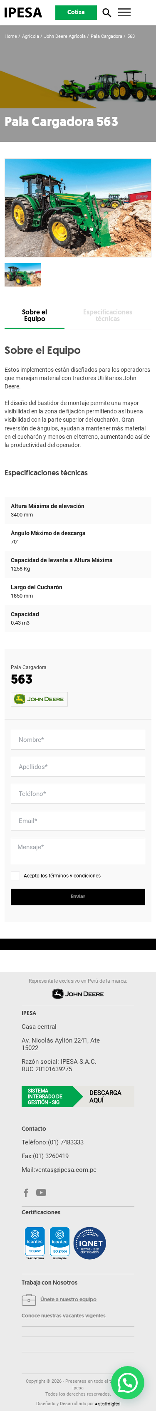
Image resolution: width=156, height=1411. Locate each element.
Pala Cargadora (106, 36)
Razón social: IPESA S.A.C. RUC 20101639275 (59, 1065)
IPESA (29, 1014)
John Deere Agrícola (65, 36)
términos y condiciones (75, 876)
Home (11, 36)
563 (131, 36)
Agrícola (30, 36)
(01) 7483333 (66, 1142)
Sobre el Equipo (34, 316)
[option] (78, 207)
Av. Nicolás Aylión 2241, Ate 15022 (61, 1044)
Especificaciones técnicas (107, 316)
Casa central (39, 1026)
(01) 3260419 (51, 1156)
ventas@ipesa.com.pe (66, 1170)
